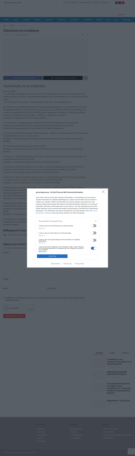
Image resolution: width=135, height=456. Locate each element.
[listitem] (67, 221)
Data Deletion (55, 263)
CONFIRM (52, 256)
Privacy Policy (79, 263)
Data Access (67, 263)
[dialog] (67, 228)
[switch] (93, 225)
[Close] (104, 192)
